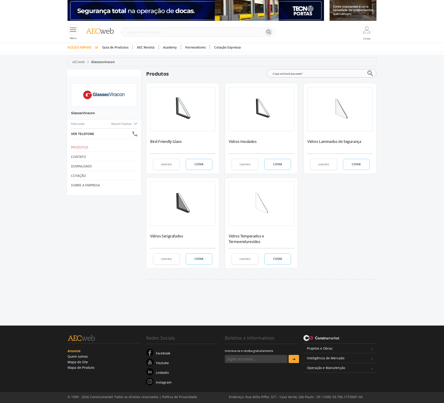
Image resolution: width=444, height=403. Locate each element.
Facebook (163, 353)
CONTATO (166, 164)
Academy (170, 47)
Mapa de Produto (81, 367)
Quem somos (78, 356)
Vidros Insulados (243, 141)
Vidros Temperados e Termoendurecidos (246, 239)
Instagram (164, 382)
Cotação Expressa (227, 47)
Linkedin (162, 372)
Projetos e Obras (320, 348)
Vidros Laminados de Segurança (334, 141)
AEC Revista (145, 47)
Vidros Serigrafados (166, 236)
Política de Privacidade (329, 393)
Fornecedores (195, 47)
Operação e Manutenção (326, 368)
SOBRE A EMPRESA (85, 185)
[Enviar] (294, 359)
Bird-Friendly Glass (166, 141)
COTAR (199, 164)
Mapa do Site (78, 362)
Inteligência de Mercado (325, 358)
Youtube (162, 363)
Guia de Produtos (115, 47)
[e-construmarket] (321, 337)
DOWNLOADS (81, 166)
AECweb (78, 62)
